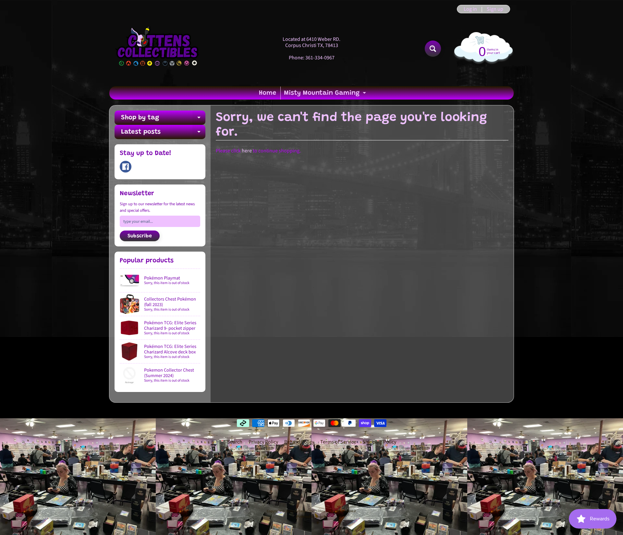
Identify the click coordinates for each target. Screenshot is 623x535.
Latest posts (163, 134)
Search (234, 442)
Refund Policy (299, 442)
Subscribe (140, 236)
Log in (470, 9)
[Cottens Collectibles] (157, 48)
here (247, 150)
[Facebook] (125, 166)
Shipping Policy (379, 442)
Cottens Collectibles (309, 511)
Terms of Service (338, 442)
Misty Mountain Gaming (326, 95)
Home (267, 93)
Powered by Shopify (311, 516)
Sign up (495, 9)
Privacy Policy (263, 442)
